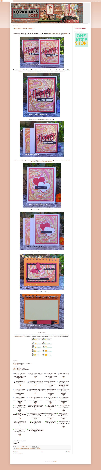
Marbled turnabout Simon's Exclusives (27, 448)
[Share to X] (35, 447)
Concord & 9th (18, 448)
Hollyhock (29, 69)
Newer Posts (15, 451)
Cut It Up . (15, 368)
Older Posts (68, 451)
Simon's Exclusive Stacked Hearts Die (44, 161)
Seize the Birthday (16, 363)
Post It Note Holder (37, 448)
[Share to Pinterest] (38, 447)
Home (42, 451)
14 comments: (28, 446)
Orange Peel (22, 69)
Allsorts (14, 364)
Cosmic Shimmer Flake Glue (52, 69)
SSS (20, 380)
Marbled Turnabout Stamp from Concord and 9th (57, 33)
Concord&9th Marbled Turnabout (23, 28)
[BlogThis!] (34, 447)
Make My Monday (16, 370)
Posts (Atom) (20, 453)
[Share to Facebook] (36, 447)
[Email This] (33, 447)
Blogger (55, 461)
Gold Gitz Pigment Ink (38, 71)
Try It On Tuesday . (17, 369)
